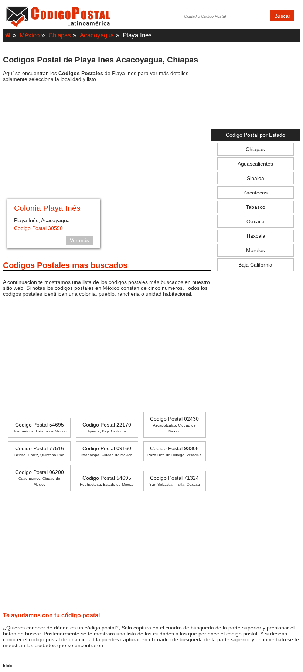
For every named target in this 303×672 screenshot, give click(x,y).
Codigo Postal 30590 (38, 228)
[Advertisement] (107, 141)
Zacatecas (255, 193)
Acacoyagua (97, 35)
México (30, 35)
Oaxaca (255, 221)
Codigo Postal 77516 (39, 451)
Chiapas (59, 35)
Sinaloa (255, 178)
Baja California (255, 265)
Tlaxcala (255, 236)
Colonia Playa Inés (47, 208)
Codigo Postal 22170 (106, 427)
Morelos (255, 250)
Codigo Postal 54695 (40, 427)
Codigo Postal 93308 (174, 451)
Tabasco (255, 207)
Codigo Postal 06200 (39, 477)
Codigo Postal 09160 (106, 451)
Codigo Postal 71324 (174, 480)
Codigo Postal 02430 (174, 424)
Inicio (7, 665)
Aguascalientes (255, 164)
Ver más (79, 240)
